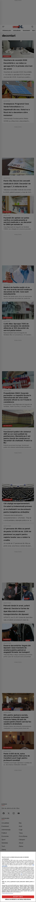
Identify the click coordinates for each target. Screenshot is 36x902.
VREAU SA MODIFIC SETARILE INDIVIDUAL (18, 899)
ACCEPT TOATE (18, 896)
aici (21, 873)
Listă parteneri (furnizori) (7, 893)
